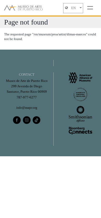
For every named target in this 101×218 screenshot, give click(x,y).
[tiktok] (36, 120)
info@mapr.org (26, 108)
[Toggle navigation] (90, 8)
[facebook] (17, 120)
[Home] (23, 8)
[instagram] (27, 120)
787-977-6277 (27, 97)
